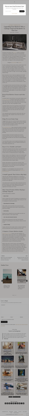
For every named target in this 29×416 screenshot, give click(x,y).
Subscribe (22, 11)
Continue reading (14, 13)
